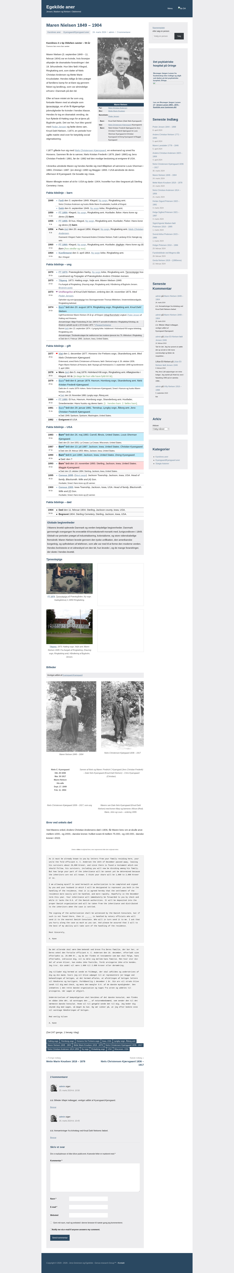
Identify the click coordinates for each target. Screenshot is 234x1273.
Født (61, 200)
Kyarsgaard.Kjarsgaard (121, 96)
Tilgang (63, 280)
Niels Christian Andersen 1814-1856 (63, 1049)
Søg (179, 36)
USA (110, 1049)
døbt (67, 328)
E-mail (53, 1207)
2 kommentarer (124, 32)
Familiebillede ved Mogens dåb (166, 253)
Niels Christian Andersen (117, 108)
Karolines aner (54, 32)
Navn (53, 1199)
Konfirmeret (65, 253)
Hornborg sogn (67, 1041)
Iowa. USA (106, 1041)
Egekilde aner (60, 6)
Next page (80, 475)
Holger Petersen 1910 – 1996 (165, 245)
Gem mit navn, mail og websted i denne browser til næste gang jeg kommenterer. (88, 1223)
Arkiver (156, 426)
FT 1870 (63, 272)
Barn (61, 307)
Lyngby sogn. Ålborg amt (124, 1041)
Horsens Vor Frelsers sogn (88, 1041)
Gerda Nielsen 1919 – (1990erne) (167, 260)
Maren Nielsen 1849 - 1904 (59, 1045)
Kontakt (121, 1263)
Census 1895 (66, 475)
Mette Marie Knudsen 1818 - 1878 (88, 1045)
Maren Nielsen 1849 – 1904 (165, 175)
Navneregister (159, 28)
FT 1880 (63, 399)
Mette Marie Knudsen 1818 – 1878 (167, 183)
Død (62, 395)
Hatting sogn (53, 1041)
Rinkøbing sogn (98, 1049)
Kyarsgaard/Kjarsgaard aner (76, 32)
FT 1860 (63, 244)
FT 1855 (63, 221)
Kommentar (56, 1161)
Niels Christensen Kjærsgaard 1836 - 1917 (123, 1045)
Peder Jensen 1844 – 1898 (164, 127)
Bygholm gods (65, 288)
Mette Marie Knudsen (116, 111)
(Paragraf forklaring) (103, 325)
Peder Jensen (59, 126)
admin (111, 32)
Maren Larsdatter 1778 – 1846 (166, 145)
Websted (54, 1215)
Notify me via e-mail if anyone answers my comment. (76, 1230)
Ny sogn (103, 200)
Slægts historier (162, 464)
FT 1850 (63, 212)
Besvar (53, 1107)
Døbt (61, 208)
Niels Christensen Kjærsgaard (119, 125)
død (66, 229)
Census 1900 (66, 487)
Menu (170, 8)
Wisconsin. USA (121, 1049)
